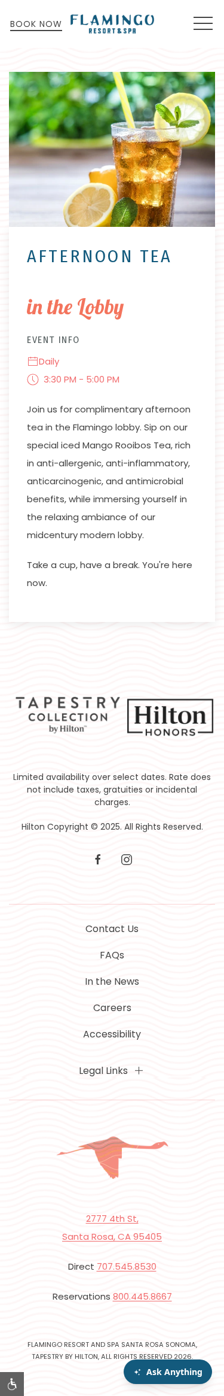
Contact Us (112, 929)
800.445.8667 (142, 1296)
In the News (112, 981)
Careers (112, 1008)
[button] (203, 24)
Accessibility (112, 1034)
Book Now (36, 24)
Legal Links (103, 1071)
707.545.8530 (127, 1266)
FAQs (112, 955)
